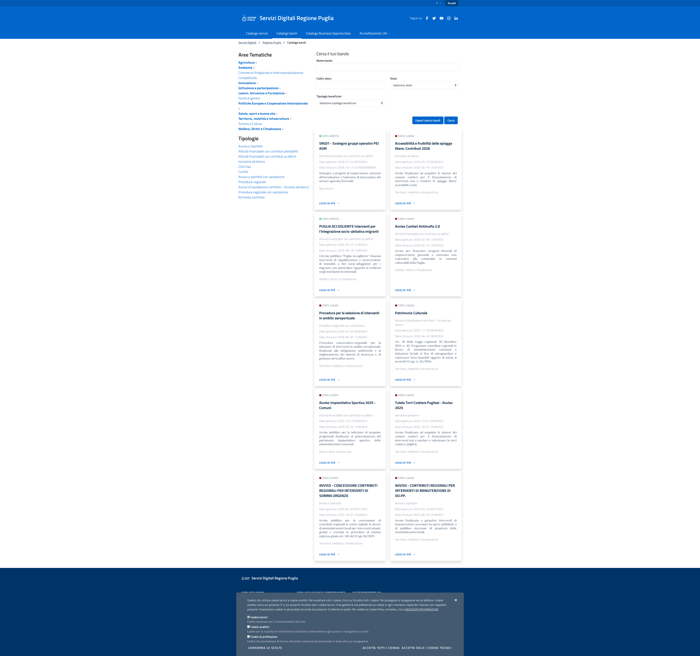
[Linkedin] (454, 18)
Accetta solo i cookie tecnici (427, 648)
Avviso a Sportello (250, 146)
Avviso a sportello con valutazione (261, 176)
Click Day (244, 166)
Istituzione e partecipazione (258, 88)
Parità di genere (249, 98)
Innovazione (247, 82)
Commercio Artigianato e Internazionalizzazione (270, 72)
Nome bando (324, 60)
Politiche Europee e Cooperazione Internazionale (273, 103)
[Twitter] (432, 18)
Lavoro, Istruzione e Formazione (261, 93)
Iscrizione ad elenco (251, 161)
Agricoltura (246, 62)
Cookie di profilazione (263, 636)
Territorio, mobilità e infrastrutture (263, 118)
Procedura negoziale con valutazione (263, 192)
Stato (393, 78)
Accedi (452, 3)
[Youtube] (440, 18)
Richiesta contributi (251, 197)
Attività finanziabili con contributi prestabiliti (268, 151)
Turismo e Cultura (250, 123)
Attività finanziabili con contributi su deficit (267, 156)
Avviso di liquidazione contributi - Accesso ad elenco (273, 187)
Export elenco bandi (427, 120)
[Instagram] (447, 18)
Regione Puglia (272, 42)
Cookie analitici (259, 627)
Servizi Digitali (247, 42)
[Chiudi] (456, 600)
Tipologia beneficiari (329, 96)
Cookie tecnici (259, 617)
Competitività (247, 77)
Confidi (243, 171)
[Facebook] (425, 18)
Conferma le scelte (265, 648)
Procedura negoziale (252, 181)
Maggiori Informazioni (421, 609)
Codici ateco (323, 78)
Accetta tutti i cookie (381, 648)
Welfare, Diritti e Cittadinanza (259, 128)
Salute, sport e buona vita (256, 113)
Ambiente (245, 67)
